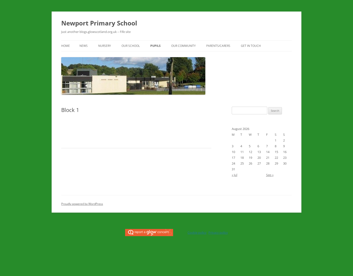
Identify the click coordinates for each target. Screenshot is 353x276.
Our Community (183, 46)
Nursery (104, 46)
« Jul (234, 175)
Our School (131, 46)
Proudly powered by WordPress (82, 204)
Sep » (270, 175)
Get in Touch (251, 46)
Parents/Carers (218, 46)
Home (65, 46)
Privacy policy (218, 232)
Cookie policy (197, 232)
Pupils (155, 46)
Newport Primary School (99, 23)
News (83, 46)
